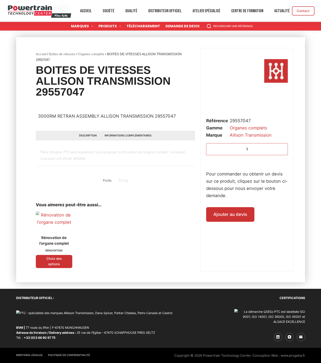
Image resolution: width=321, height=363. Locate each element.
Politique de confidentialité (69, 355)
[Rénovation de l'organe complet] (54, 221)
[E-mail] (301, 337)
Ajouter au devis (230, 214)
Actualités (283, 11)
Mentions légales (29, 355)
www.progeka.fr (293, 355)
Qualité (131, 11)
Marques (80, 26)
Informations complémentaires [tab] (128, 135)
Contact (303, 11)
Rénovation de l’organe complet (54, 241)
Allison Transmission (251, 135)
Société (108, 11)
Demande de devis (183, 26)
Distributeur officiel (165, 11)
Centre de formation (247, 11)
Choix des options (54, 261)
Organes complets (91, 54)
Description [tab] (88, 135)
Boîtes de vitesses (62, 54)
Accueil (86, 11)
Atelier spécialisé (206, 11)
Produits (107, 26)
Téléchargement (143, 26)
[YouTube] (289, 337)
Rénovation (53, 250)
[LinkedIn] (278, 337)
